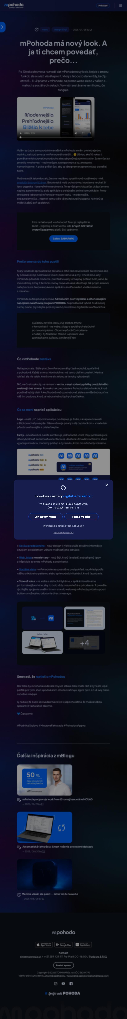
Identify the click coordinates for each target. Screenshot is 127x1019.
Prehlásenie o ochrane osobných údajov (63, 525)
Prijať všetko (81, 516)
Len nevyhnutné (45, 516)
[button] (106, 485)
